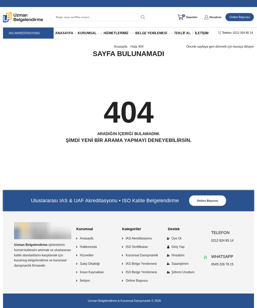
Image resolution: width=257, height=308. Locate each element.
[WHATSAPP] (205, 257)
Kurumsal (87, 33)
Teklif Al (182, 33)
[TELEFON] (205, 233)
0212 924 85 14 (222, 240)
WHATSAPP (222, 256)
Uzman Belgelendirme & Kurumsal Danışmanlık (119, 300)
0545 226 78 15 (222, 264)
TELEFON (220, 232)
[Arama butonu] (143, 17)
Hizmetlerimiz (116, 33)
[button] (207, 200)
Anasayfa (64, 33)
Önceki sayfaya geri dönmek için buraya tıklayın (220, 46)
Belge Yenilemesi (151, 33)
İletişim (201, 33)
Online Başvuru (239, 17)
